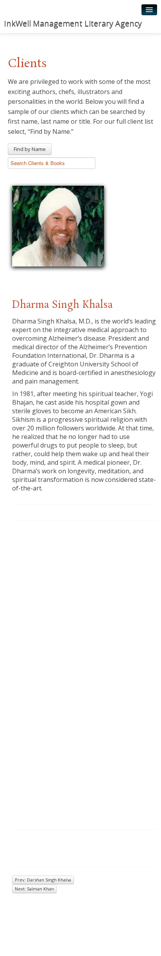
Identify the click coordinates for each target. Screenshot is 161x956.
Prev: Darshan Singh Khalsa (43, 880)
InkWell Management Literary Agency (73, 23)
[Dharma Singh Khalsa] (58, 224)
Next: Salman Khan (34, 889)
